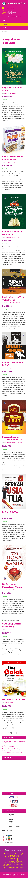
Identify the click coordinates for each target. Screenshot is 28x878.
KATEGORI (4, 27)
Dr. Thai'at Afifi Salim (9, 629)
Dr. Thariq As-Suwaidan (10, 162)
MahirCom (14, 875)
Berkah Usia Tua (10, 512)
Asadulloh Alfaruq (8, 702)
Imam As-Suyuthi (8, 368)
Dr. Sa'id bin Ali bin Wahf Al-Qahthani (13, 442)
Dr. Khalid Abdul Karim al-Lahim (11, 237)
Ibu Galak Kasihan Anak (14, 699)
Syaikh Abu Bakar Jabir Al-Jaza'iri (12, 302)
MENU (3, 21)
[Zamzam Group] (14, 4)
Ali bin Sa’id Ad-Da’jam (9, 515)
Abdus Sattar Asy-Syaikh (10, 93)
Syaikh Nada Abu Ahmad (10, 589)
